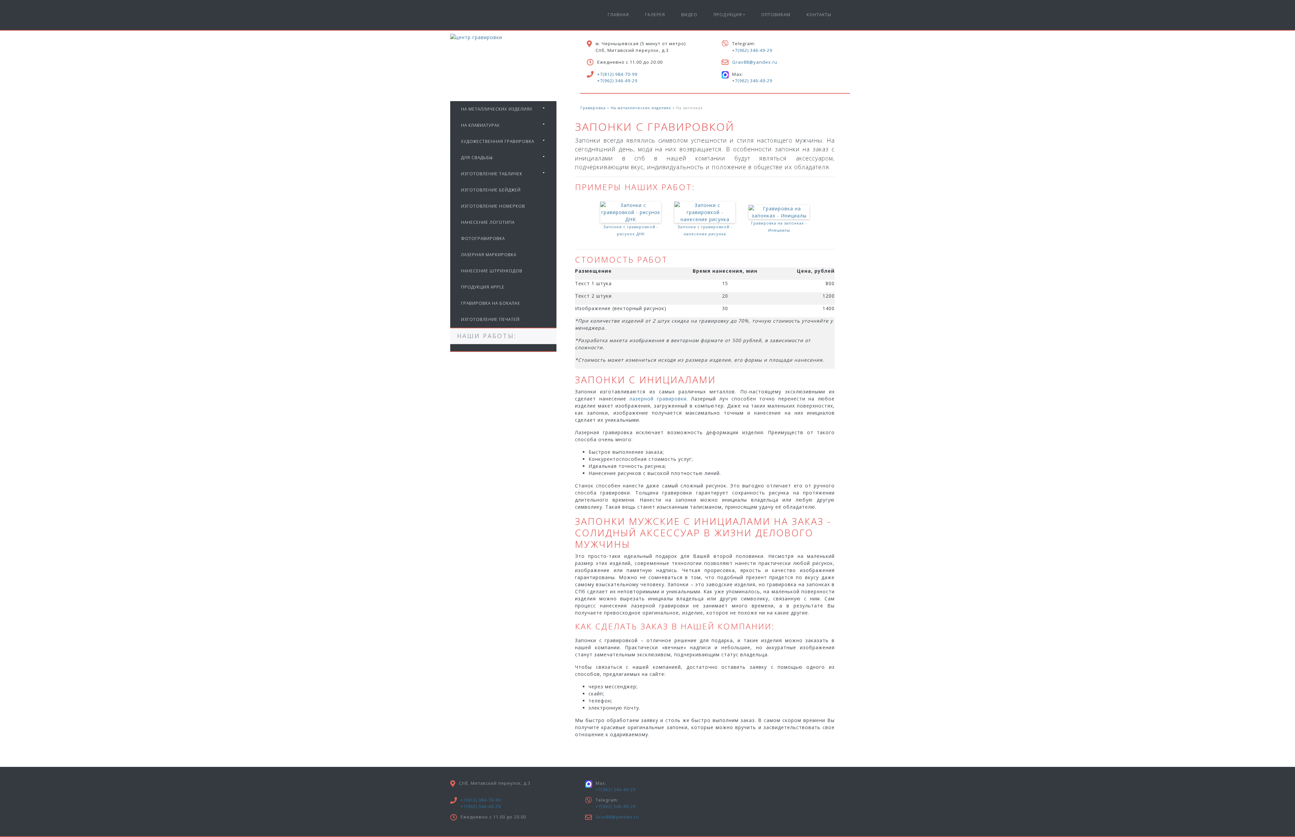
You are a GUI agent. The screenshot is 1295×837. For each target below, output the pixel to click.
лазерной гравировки (658, 398)
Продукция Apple (483, 287)
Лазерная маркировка (488, 255)
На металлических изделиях (641, 107)
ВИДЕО (689, 15)
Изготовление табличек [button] (491, 174)
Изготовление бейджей (491, 190)
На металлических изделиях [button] (497, 109)
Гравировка (593, 107)
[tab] (503, 109)
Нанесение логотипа (488, 222)
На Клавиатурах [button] (480, 125)
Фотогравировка (483, 238)
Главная (618, 15)
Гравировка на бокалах (490, 303)
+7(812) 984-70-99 (617, 74)
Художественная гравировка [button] (497, 141)
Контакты (819, 15)
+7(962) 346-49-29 (617, 81)
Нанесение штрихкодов (491, 271)
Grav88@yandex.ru (754, 62)
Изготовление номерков (493, 206)
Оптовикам (775, 15)
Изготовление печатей (490, 319)
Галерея (655, 15)
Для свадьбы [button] (477, 157)
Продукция (728, 15)
